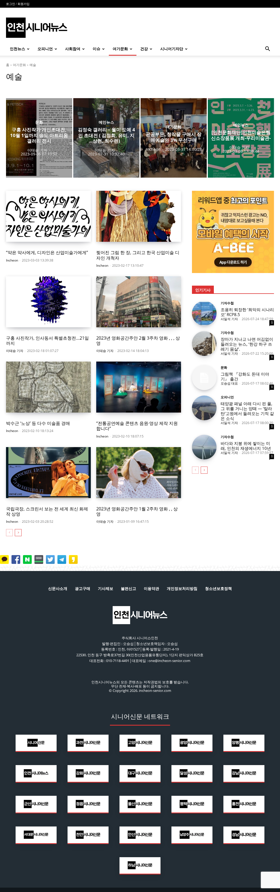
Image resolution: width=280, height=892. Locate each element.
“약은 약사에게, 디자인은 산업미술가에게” (47, 252)
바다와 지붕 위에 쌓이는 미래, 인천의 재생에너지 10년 (246, 446)
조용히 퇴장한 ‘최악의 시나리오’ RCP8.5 (247, 312)
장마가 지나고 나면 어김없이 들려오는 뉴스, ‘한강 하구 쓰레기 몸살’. (247, 344)
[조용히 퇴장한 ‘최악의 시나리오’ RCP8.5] (204, 313)
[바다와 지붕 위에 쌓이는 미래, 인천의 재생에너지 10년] (204, 447)
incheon (12, 260)
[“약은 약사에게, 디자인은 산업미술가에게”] (48, 216)
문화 (11, 87)
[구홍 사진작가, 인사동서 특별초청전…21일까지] (48, 301)
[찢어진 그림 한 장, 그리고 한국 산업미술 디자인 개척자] (138, 216)
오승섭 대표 (229, 383)
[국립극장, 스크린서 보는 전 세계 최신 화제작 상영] (48, 472)
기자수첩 (227, 303)
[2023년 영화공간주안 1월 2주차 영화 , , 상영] (138, 472)
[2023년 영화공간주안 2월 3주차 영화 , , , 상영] (138, 301)
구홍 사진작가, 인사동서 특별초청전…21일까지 (47, 340)
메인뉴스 (106, 122)
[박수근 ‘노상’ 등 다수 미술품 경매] (48, 387)
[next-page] (18, 532)
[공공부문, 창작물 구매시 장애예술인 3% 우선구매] (174, 138)
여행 (23, 87)
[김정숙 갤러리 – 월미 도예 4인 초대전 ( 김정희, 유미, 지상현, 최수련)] (106, 138)
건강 (144, 49)
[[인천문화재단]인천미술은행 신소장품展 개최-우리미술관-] (241, 138)
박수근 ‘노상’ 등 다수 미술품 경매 (38, 423)
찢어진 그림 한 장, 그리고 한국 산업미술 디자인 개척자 (137, 255)
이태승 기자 (14, 350)
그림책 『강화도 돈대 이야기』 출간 (245, 376)
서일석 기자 (229, 319)
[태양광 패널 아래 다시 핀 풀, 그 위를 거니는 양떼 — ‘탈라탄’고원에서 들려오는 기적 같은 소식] (204, 408)
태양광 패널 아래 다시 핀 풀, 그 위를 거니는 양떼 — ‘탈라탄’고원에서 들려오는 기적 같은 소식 (247, 411)
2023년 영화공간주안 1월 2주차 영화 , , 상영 (137, 511)
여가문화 (120, 49)
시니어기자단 (171, 49)
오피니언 (45, 49)
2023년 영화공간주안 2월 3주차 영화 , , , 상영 (138, 340)
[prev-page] (9, 532)
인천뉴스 (17, 49)
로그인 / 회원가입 (18, 3)
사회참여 (72, 49)
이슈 (96, 49)
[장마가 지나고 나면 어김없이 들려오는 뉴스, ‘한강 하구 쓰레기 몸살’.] (204, 343)
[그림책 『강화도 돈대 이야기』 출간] (204, 377)
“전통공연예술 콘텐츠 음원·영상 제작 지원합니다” (137, 425)
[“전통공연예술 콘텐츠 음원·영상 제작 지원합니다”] (138, 387)
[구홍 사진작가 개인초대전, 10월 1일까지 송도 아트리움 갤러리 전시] (39, 138)
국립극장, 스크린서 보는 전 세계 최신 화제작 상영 (47, 511)
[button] (267, 49)
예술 (35, 87)
